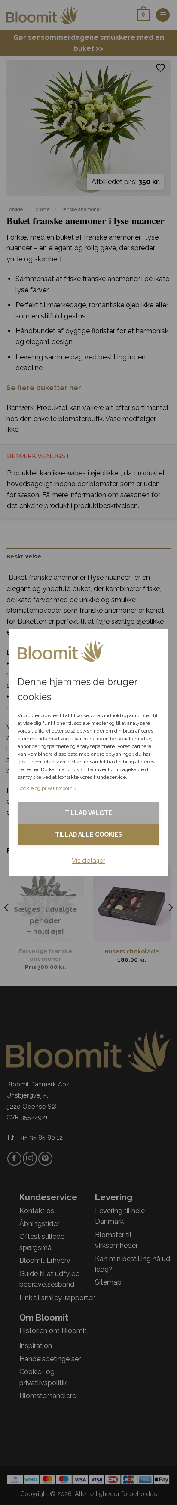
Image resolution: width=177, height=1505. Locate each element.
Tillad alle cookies (88, 834)
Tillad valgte (88, 813)
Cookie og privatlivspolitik (47, 788)
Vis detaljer (88, 860)
